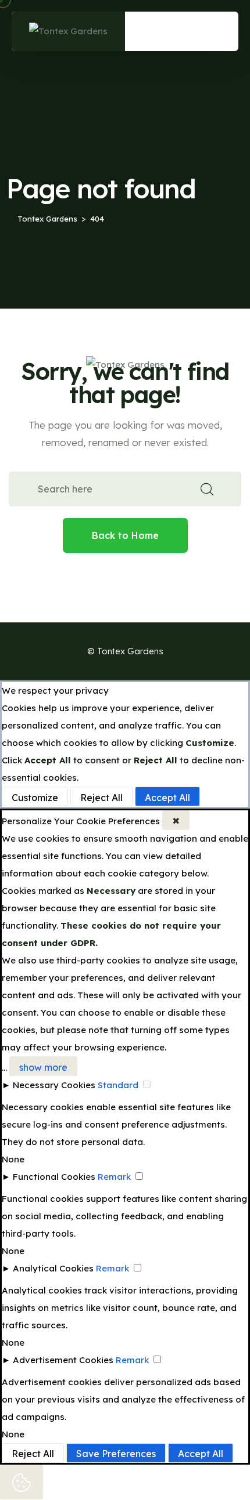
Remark (114, 1176)
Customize (35, 797)
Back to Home (125, 535)
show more (43, 1067)
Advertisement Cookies (63, 1359)
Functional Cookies (54, 1176)
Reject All (101, 797)
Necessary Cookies (54, 1084)
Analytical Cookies (53, 1268)
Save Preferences (116, 1453)
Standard (118, 1084)
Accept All (167, 797)
